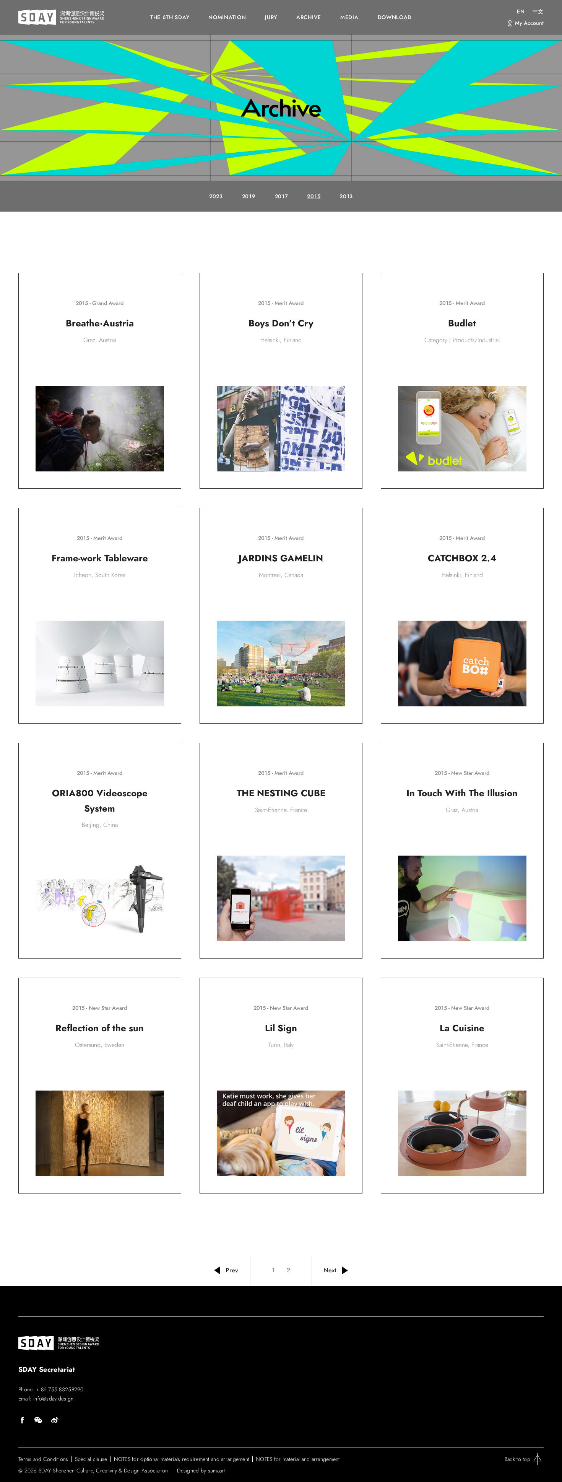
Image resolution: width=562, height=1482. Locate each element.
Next (329, 1270)
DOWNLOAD (395, 17)
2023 (216, 196)
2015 (313, 196)
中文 (538, 11)
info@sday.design (53, 1398)
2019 (249, 196)
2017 (281, 196)
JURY (271, 17)
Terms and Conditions (43, 1459)
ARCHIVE (308, 17)
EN (521, 11)
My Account (529, 23)
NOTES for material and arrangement (298, 1459)
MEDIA (349, 17)
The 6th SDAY (169, 17)
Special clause (91, 1459)
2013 (346, 196)
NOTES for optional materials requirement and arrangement (182, 1459)
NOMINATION (227, 17)
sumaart (216, 1470)
